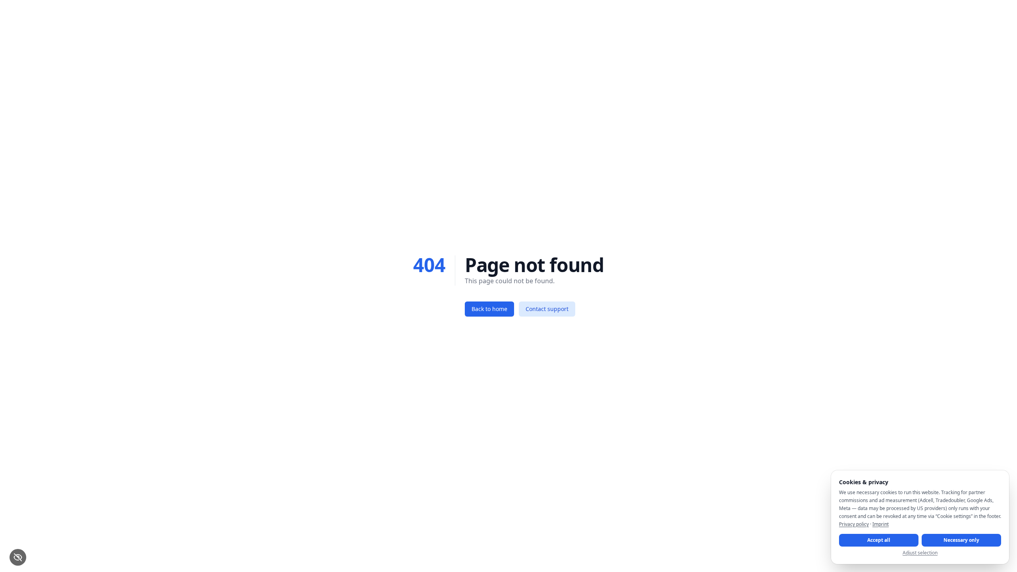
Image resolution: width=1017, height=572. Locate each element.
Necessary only (961, 540)
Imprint (880, 524)
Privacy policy (854, 524)
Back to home (489, 309)
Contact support (547, 309)
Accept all (878, 540)
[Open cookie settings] (18, 557)
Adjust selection (920, 553)
